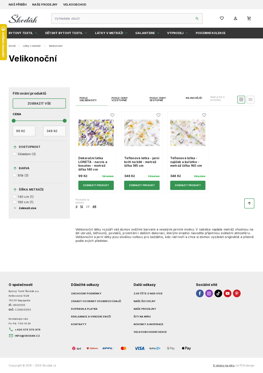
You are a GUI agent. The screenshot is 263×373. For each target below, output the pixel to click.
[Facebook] (200, 293)
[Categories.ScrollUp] (249, 203)
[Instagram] (209, 293)
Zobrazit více (27, 207)
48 (94, 206)
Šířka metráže (31, 189)
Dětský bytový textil (64, 33)
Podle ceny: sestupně (158, 99)
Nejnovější (194, 98)
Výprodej (175, 33)
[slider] (14, 121)
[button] (241, 99)
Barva (24, 168)
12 (81, 206)
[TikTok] (218, 293)
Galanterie (145, 33)
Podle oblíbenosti (88, 99)
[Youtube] (227, 293)
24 (88, 206)
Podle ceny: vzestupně (119, 99)
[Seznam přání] (112, 115)
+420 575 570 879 (27, 329)
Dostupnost (29, 147)
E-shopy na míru (224, 365)
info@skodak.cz (27, 335)
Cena (17, 114)
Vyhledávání (197, 18)
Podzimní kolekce (210, 33)
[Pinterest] (237, 293)
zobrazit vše (39, 103)
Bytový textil (21, 33)
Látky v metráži (109, 33)
